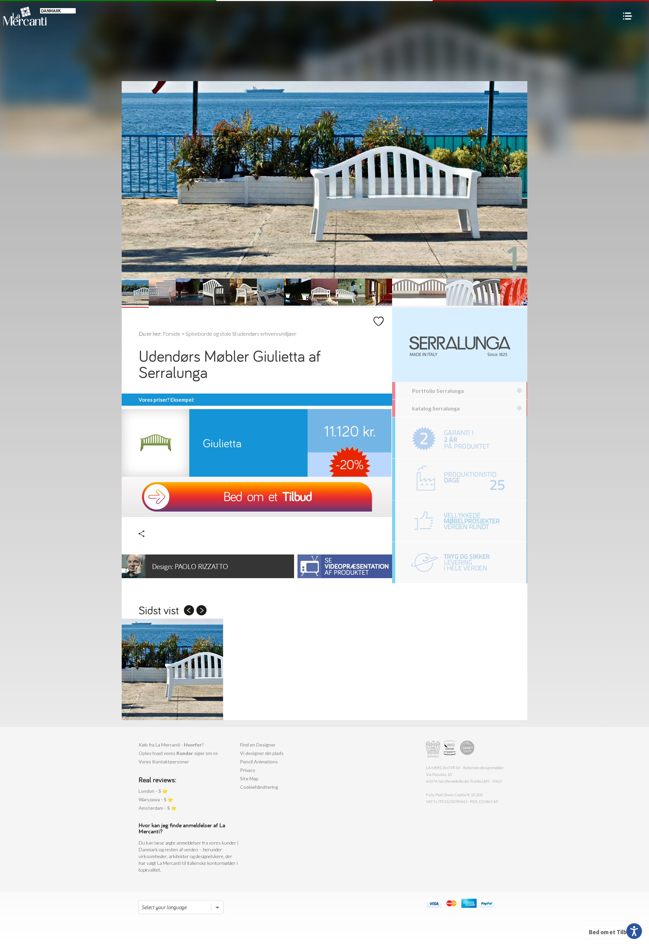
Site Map (249, 778)
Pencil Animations (259, 761)
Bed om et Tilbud (611, 932)
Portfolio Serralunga (438, 390)
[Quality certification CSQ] (450, 749)
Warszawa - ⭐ (156, 799)
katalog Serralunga (436, 408)
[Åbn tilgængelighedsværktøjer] (634, 931)
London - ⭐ (153, 791)
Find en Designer (257, 745)
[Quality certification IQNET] (467, 749)
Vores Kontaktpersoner (164, 761)
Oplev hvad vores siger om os (178, 753)
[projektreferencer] (460, 521)
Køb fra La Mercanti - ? (171, 745)
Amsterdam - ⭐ (157, 808)
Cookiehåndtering (259, 787)
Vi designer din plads (262, 753)
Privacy (247, 770)
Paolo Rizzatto (190, 566)
